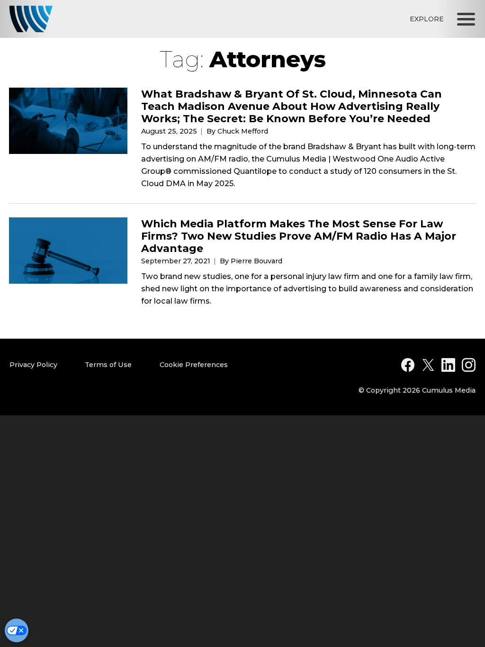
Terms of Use (108, 364)
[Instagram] (469, 365)
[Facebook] (408, 365)
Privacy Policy (33, 364)
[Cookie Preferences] (16, 630)
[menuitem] (43, 364)
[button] (466, 19)
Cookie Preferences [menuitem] (194, 364)
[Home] (31, 19)
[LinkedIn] (448, 365)
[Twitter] (428, 365)
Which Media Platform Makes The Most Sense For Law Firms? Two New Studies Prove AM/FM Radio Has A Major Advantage (298, 235)
